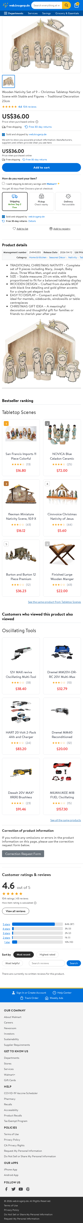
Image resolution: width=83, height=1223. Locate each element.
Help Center (64, 993)
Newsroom (10, 1028)
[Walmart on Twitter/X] (13, 1189)
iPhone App (10, 1169)
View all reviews (15, 911)
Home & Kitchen (37, 257)
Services (32, 13)
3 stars (6, 933)
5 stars (6, 924)
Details (32, 221)
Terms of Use (11, 1134)
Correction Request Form (23, 853)
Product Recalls (13, 1115)
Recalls (8, 1104)
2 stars (6, 937)
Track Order (31, 998)
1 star (7, 942)
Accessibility (11, 1110)
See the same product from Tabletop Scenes (54, 602)
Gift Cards (10, 1080)
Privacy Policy (12, 1139)
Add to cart (41, 167)
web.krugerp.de (38, 134)
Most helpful (12, 963)
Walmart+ (9, 1074)
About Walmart (12, 1017)
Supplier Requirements (17, 1045)
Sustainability (11, 1039)
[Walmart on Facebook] (6, 1189)
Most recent (23, 954)
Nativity (72, 257)
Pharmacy (10, 1099)
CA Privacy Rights (14, 1145)
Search (74, 963)
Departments (15, 13)
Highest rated (47, 954)
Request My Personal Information (23, 1151)
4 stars (6, 928)
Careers (8, 1022)
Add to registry (62, 228)
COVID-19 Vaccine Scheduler (21, 1093)
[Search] (66, 5)
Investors (9, 1033)
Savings (46, 13)
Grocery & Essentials (67, 13)
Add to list (22, 228)
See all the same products (65, 820)
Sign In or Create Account (31, 993)
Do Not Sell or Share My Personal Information (30, 1156)
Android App (11, 1175)
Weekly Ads (56, 998)
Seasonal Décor (57, 257)
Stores (7, 1063)
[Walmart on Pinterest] (28, 1189)
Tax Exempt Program (15, 1121)
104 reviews (29, 106)
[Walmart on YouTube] (21, 1189)
